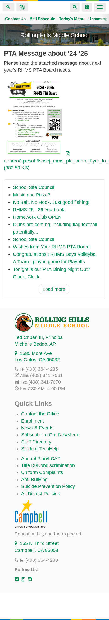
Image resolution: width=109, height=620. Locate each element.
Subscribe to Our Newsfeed (50, 434)
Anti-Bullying (34, 479)
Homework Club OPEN (37, 217)
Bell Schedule (42, 18)
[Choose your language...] (22, 7)
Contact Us (15, 18)
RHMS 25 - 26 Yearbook (38, 210)
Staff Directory (36, 442)
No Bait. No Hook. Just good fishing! (51, 202)
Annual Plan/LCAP (41, 458)
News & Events (37, 427)
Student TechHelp (40, 448)
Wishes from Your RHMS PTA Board (51, 247)
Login (8, 7)
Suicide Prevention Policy (48, 486)
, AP (35, 344)
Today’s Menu (71, 18)
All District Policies (40, 493)
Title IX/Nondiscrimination (48, 465)
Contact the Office (40, 413)
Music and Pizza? (31, 195)
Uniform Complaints (42, 472)
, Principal (39, 337)
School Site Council (33, 187)
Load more (54, 289)
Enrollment (32, 421)
